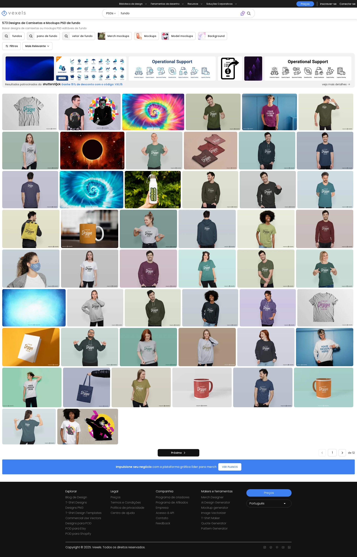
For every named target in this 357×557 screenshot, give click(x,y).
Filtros (14, 46)
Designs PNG (74, 508)
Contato (162, 518)
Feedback (163, 523)
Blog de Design (76, 497)
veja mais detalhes (334, 84)
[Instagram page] (264, 547)
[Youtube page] (283, 547)
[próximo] (342, 452)
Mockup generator (214, 508)
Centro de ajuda (123, 513)
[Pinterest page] (277, 547)
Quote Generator (213, 523)
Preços (115, 497)
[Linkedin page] (289, 547)
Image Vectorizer (213, 513)
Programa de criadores (172, 497)
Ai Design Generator (215, 502)
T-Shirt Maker (210, 518)
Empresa (162, 508)
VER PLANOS (230, 467)
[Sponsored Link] (29, 68)
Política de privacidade (127, 508)
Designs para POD (78, 523)
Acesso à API (165, 513)
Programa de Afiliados (172, 502)
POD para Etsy (75, 528)
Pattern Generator (214, 528)
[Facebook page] (270, 547)
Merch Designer (212, 497)
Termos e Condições (126, 502)
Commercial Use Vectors (83, 518)
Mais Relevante (35, 46)
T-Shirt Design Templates (83, 513)
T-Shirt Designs (76, 502)
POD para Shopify (78, 534)
